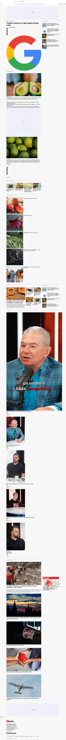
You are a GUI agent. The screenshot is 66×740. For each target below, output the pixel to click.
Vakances (34, 736)
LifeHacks (10, 21)
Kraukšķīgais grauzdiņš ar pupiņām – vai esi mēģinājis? (10, 190)
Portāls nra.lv (8, 27)
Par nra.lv (7, 736)
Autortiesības (26, 736)
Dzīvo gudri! (24, 4)
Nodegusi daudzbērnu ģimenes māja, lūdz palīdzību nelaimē (19, 671)
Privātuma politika (16, 736)
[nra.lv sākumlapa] (15, 1)
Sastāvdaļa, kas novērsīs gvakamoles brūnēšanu (19, 189)
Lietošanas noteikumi (22, 736)
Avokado (8, 164)
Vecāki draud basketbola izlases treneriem (15, 645)
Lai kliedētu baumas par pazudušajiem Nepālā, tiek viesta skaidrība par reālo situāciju (52, 40)
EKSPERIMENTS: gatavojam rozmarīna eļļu (31, 232)
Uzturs (20, 4)
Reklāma (10, 736)
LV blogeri (28, 4)
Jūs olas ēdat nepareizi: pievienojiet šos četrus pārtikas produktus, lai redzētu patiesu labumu (27, 190)
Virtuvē (17, 4)
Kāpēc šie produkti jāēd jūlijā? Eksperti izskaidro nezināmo (37, 190)
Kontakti (37, 736)
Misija (13, 736)
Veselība (32, 4)
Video (8, 311)
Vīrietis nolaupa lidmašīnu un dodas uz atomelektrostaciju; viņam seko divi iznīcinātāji (53, 24)
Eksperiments (42, 4)
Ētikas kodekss (31, 736)
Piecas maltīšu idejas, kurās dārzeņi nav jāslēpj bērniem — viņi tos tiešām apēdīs (29, 304)
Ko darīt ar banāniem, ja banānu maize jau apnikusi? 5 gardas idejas (37, 294)
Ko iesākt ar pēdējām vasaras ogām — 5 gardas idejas (29, 294)
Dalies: (7, 166)
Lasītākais (44, 21)
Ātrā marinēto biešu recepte (28, 215)
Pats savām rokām (37, 4)
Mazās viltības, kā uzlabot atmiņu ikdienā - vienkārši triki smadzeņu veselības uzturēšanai (32, 250)
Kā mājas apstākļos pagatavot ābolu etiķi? (30, 198)
